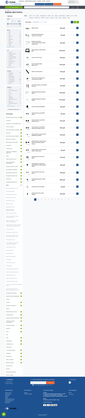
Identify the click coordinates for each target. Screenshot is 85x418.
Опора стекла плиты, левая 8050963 (38, 194)
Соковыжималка (9, 314)
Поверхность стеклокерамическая (13, 123)
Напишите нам (57, 4)
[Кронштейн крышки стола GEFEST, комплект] (27, 85)
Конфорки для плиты (10, 206)
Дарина (56, 15)
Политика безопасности (9, 400)
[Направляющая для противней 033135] (27, 92)
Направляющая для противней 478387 (38, 99)
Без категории (9, 365)
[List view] (78, 22)
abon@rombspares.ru (47, 402)
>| (68, 199)
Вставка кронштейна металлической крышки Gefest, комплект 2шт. (39, 43)
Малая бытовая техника (11, 159)
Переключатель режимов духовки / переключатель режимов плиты (13, 225)
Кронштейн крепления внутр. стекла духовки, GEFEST (38, 78)
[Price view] (72, 22)
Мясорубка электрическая (11, 175)
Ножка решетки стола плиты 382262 (38, 157)
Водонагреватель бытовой (12, 142)
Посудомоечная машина (11, 293)
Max (71, 392)
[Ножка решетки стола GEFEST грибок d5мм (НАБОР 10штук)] (27, 127)
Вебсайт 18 (46, 414)
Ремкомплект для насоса (11, 311)
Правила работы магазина (30, 1)
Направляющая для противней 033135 (38, 92)
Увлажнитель (9, 340)
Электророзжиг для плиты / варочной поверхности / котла (12, 289)
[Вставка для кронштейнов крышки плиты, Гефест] (27, 35)
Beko (56, 17)
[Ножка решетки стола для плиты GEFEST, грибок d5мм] (27, 150)
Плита (8, 10)
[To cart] (77, 28)
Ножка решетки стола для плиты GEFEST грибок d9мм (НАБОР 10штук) (39, 142)
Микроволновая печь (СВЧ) (12, 166)
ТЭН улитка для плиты (10, 262)
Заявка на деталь (49, 4)
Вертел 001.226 (35, 28)
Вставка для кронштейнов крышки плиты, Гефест (37, 35)
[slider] (7, 24)
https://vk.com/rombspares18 (70, 382)
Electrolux (52, 17)
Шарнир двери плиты (10, 275)
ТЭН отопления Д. (10, 126)
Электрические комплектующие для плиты (14, 285)
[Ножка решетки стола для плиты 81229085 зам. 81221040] (27, 134)
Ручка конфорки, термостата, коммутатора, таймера (12, 243)
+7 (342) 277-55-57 (71, 2)
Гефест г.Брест (62, 15)
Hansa (69, 17)
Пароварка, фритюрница (11, 182)
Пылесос (8, 302)
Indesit (60, 17)
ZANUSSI (42, 17)
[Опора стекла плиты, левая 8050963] (27, 193)
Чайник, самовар (9, 359)
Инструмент (8, 145)
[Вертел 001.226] (27, 28)
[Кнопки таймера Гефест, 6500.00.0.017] (27, 64)
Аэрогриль (8, 132)
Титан (7, 331)
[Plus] (74, 28)
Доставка (39, 1)
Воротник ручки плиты (11, 197)
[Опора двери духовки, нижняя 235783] (27, 179)
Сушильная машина (10, 325)
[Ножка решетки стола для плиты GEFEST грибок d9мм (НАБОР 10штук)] (27, 142)
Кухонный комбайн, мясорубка (12, 129)
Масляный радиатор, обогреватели (10, 163)
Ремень (7, 308)
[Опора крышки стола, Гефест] (27, 186)
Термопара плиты (10, 253)
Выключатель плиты (10, 200)
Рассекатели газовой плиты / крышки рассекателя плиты (12, 236)
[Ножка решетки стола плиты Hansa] (27, 172)
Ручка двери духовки (10, 239)
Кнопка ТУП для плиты (37, 57)
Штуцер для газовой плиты (12, 281)
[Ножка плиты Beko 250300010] (27, 106)
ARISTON (64, 17)
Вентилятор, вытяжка (10, 139)
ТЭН (7, 334)
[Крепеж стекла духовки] (27, 71)
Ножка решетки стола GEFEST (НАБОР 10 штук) (38, 121)
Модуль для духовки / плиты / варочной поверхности (12, 221)
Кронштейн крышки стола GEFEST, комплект (39, 85)
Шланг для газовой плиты (11, 278)
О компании (21, 1)
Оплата (43, 1)
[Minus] (69, 28)
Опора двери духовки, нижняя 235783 (38, 179)
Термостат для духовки (11, 256)
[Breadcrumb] (5, 10)
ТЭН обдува (8, 259)
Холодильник (9, 356)
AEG (72, 15)
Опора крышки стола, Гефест (38, 186)
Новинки (8, 368)
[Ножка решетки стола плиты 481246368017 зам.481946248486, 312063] (27, 165)
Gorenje (47, 17)
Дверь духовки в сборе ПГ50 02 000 (39, 50)
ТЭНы (7, 337)
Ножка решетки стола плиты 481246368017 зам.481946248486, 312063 (39, 165)
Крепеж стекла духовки (37, 71)
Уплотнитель (9, 347)
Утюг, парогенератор (10, 350)
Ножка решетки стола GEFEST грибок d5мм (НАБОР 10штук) (38, 128)
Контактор (8, 120)
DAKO (30, 15)
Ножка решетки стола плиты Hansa (38, 172)
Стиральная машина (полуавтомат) (10, 322)
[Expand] (21, 117)
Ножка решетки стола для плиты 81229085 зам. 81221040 (39, 135)
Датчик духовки (9, 203)
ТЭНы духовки (9, 265)
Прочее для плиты (10, 229)
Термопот (8, 328)
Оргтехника (8, 178)
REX (34, 15)
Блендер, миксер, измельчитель (13, 117)
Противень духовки (10, 191)
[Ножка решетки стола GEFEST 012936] (27, 113)
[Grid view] (75, 22)
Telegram (71, 394)
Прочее (7, 299)
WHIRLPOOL (37, 17)
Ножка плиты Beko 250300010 (38, 106)
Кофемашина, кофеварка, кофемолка (11, 152)
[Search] (68, 7)
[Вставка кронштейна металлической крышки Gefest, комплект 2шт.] (27, 42)
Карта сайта (7, 402)
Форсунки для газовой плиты (12, 272)
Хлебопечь (8, 353)
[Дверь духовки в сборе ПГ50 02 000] (27, 50)
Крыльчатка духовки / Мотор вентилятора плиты (12, 217)
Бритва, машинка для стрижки (12, 136)
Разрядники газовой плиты (12, 232)
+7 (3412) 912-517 (71, 1)
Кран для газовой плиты (11, 213)
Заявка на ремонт (39, 4)
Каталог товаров (9, 375)
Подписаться (50, 382)
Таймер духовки (9, 250)
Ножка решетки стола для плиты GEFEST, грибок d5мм (39, 150)
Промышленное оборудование (13, 296)
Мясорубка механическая (11, 172)
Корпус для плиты (10, 210)
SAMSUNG (31, 17)
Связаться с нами (8, 401)
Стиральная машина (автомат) (12, 317)
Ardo (52, 15)
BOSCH (75, 15)
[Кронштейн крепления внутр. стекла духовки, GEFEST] (27, 78)
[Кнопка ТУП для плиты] (27, 57)
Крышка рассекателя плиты (12, 188)
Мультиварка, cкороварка (11, 169)
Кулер (7, 155)
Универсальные (9, 344)
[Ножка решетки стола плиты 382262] (27, 157)
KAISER (49, 15)
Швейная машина (10, 362)
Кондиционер (9, 148)
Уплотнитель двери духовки (12, 268)
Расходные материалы (11, 305)
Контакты (48, 1)
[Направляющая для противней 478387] (27, 99)
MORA (37, 15)
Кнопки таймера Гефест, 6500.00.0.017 (37, 64)
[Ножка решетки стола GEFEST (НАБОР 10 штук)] (27, 120)
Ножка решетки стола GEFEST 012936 (38, 113)
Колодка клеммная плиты (11, 194)
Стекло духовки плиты (11, 247)
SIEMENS (68, 15)
